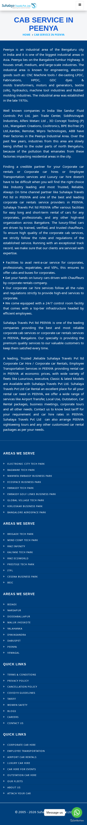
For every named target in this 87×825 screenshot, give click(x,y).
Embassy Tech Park (20, 487)
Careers (13, 717)
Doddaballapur (18, 616)
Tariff (11, 698)
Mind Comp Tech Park (22, 540)
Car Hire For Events (21, 769)
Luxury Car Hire (18, 763)
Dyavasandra (16, 634)
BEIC (10, 582)
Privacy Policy (18, 680)
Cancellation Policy (22, 686)
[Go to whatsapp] (77, 812)
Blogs (11, 711)
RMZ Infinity (16, 546)
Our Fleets (15, 781)
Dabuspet (14, 640)
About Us (13, 787)
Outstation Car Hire (22, 775)
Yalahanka (14, 628)
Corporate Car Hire (21, 744)
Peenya (12, 646)
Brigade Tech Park (20, 534)
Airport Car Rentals (22, 757)
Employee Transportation (26, 750)
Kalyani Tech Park (20, 552)
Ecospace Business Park (24, 482)
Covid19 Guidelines (21, 692)
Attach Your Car (19, 793)
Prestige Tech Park (20, 564)
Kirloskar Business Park (25, 506)
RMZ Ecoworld (18, 558)
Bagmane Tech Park (21, 469)
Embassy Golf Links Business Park (31, 494)
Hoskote (24, 622)
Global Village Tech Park (25, 500)
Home (26, 34)
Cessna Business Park (22, 576)
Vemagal (13, 652)
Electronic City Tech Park (26, 463)
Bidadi (12, 604)
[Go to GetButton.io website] (77, 820)
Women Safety (17, 704)
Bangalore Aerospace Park (26, 512)
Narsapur (14, 610)
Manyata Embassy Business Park (29, 475)
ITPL (10, 570)
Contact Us (15, 723)
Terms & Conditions (21, 674)
